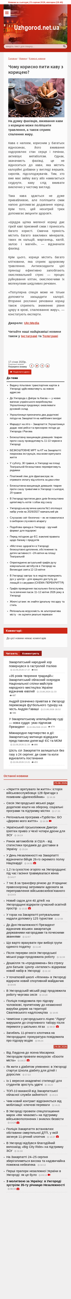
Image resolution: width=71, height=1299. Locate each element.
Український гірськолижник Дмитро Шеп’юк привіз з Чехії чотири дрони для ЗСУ (35, 831)
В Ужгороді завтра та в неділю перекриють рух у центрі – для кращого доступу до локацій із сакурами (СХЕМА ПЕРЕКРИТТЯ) (37, 579)
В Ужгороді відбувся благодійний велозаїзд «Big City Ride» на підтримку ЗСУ (34, 1147)
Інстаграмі (29, 336)
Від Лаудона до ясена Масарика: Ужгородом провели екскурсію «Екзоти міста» (35, 1056)
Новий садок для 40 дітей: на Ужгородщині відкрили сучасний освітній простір (36, 904)
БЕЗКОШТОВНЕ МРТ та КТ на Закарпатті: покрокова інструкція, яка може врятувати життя (36, 454)
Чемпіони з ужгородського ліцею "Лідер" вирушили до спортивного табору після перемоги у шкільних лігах (36, 1022)
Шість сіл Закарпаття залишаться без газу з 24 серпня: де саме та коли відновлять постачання (36, 754)
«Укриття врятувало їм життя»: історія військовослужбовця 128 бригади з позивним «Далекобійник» (34, 793)
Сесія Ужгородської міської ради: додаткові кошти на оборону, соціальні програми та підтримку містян (34, 807)
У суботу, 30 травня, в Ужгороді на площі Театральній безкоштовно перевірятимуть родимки (35, 467)
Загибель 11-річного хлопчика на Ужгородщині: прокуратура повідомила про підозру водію (35, 1036)
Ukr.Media (31, 323)
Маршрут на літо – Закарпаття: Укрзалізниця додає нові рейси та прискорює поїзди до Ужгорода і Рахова (37, 428)
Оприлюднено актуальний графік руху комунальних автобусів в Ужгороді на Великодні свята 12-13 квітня (33, 566)
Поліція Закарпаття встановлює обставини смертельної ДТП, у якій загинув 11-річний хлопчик (32, 1132)
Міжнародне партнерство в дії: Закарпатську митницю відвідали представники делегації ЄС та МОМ (35, 736)
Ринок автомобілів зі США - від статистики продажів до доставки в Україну (32, 845)
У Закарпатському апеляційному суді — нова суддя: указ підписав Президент (36, 723)
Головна (12, 58)
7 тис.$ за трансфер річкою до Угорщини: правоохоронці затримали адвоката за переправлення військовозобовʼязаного (36, 887)
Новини (23, 58)
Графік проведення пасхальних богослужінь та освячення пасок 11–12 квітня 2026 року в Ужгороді (37, 592)
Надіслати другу (19, 372)
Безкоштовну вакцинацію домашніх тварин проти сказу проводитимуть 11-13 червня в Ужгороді (36, 441)
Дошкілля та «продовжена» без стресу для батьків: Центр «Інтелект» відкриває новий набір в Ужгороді (36, 966)
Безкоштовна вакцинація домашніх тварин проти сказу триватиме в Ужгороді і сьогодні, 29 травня (37, 489)
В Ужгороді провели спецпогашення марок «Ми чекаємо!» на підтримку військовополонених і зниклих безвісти (35, 1115)
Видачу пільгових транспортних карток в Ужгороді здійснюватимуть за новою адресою (34, 389)
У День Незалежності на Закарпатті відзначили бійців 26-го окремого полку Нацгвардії (35, 859)
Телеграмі (50, 336)
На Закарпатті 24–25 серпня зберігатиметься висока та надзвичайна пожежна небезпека (35, 1160)
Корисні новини (37, 58)
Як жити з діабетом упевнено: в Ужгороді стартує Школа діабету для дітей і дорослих (36, 1070)
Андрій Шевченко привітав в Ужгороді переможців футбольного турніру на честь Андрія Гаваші (37, 705)
